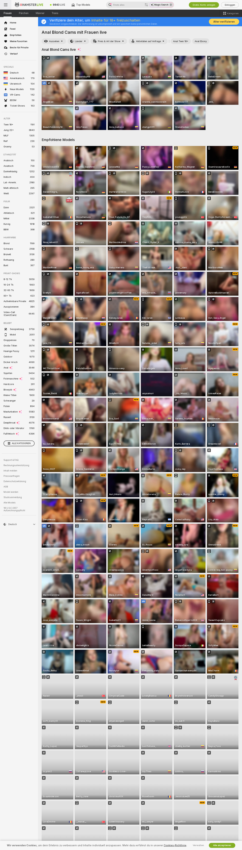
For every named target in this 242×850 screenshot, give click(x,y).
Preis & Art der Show (109, 41)
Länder (78, 41)
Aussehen (54, 41)
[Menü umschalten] (5, 5)
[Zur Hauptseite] (29, 5)
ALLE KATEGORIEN (21, 443)
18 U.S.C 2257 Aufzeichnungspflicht (14, 509)
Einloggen (230, 5)
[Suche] (146, 4)
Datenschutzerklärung (15, 481)
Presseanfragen (12, 476)
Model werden (11, 492)
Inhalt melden (10, 470)
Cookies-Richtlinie (175, 845)
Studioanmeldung (13, 497)
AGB (6, 486)
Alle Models (10, 502)
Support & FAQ (11, 460)
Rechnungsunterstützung (16, 465)
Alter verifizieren (224, 21)
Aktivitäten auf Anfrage (148, 41)
